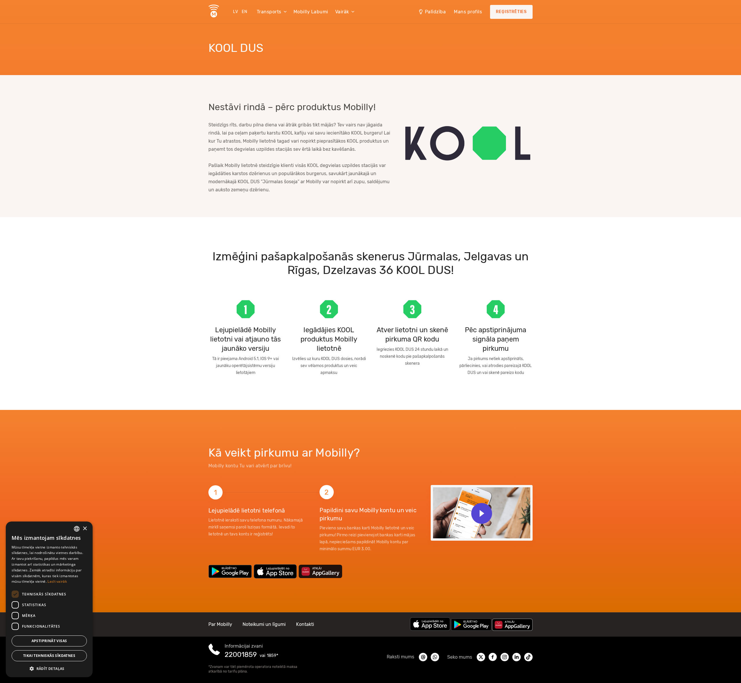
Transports (269, 11)
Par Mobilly (220, 624)
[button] (49, 668)
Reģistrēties (511, 11)
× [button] (84, 528)
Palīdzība (435, 11)
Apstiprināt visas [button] (49, 640)
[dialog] (49, 599)
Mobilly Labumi (311, 11)
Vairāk (342, 11)
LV (235, 11)
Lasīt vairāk (57, 581)
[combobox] (77, 529)
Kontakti (305, 624)
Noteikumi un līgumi (264, 624)
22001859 (241, 655)
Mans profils (468, 11)
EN (244, 11)
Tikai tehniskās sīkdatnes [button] (49, 655)
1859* (272, 655)
